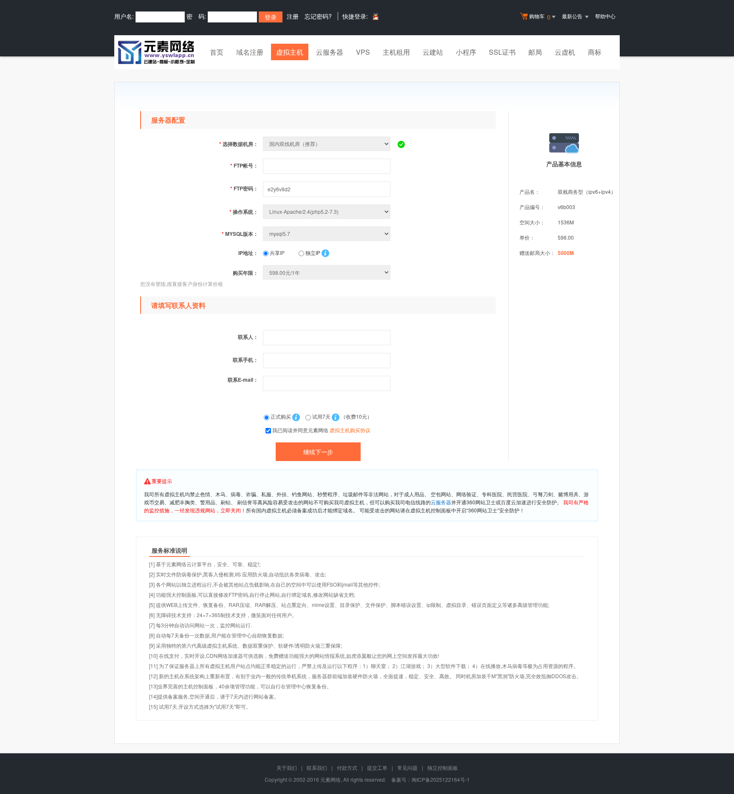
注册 (293, 16)
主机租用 (396, 52)
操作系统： (243, 211)
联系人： (248, 337)
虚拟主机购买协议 (350, 429)
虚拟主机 (289, 52)
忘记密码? (318, 16)
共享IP (276, 252)
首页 (216, 52)
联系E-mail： (243, 379)
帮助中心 (605, 16)
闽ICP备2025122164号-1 (441, 779)
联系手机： (245, 359)
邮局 (535, 52)
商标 (594, 52)
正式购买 (280, 416)
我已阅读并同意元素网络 (321, 429)
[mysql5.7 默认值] (327, 233)
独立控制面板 (442, 767)
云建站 (433, 52)
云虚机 (565, 52)
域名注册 (249, 52)
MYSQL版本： (240, 234)
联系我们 (317, 767)
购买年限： (245, 273)
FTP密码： (244, 188)
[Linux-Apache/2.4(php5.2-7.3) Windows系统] (327, 211)
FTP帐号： (244, 165)
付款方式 (347, 767)
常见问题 (407, 767)
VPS (363, 52)
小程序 (466, 52)
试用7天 (321, 416)
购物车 (539, 16)
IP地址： (248, 253)
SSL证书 (502, 52)
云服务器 (329, 52)
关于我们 (287, 767)
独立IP (312, 252)
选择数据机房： (238, 144)
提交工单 (377, 767)
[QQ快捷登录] (375, 16)
